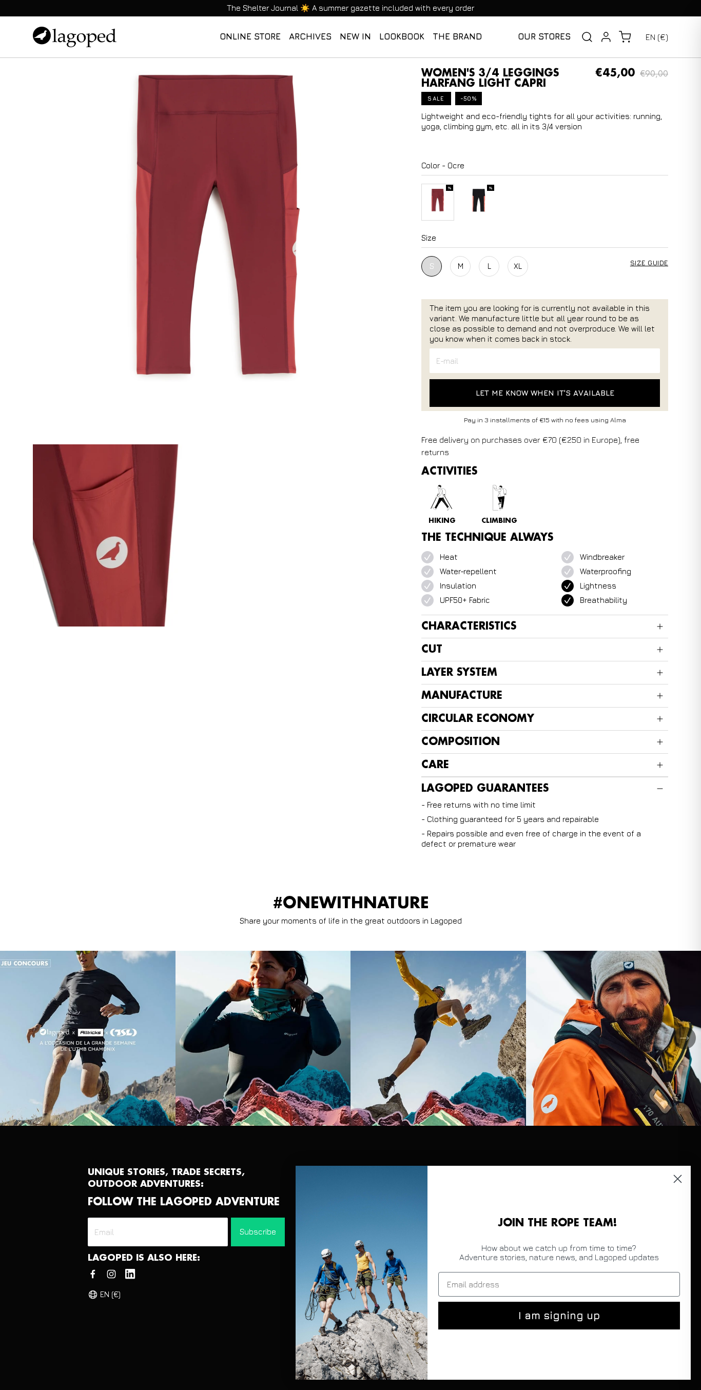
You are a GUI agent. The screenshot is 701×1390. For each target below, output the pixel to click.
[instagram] (111, 1274)
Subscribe (258, 1231)
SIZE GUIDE (649, 263)
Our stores (544, 36)
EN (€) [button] (657, 37)
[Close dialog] (678, 1179)
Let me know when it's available (545, 392)
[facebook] (93, 1274)
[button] (624, 37)
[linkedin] (130, 1274)
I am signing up (559, 1315)
